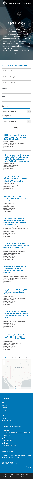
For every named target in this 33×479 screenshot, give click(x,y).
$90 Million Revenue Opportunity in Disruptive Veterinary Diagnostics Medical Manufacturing (15, 137)
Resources (5, 413)
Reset (29, 111)
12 (19, 357)
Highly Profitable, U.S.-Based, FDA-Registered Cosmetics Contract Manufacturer (15, 292)
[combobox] (16, 70)
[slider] (2, 108)
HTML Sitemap (6, 420)
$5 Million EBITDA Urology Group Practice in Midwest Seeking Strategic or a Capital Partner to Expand (16, 245)
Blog (3, 415)
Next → (26, 357)
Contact (4, 418)
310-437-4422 (8, 440)
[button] (30, 3)
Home (3, 402)
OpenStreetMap (18, 388)
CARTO (29, 388)
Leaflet (11, 388)
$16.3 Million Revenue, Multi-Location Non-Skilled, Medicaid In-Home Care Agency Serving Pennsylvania (16, 199)
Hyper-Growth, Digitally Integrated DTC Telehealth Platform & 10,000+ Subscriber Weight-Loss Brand (15, 179)
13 (22, 357)
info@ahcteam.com (10, 445)
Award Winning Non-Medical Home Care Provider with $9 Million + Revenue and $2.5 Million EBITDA (15, 337)
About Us (4, 405)
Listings (4, 410)
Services (4, 408)
